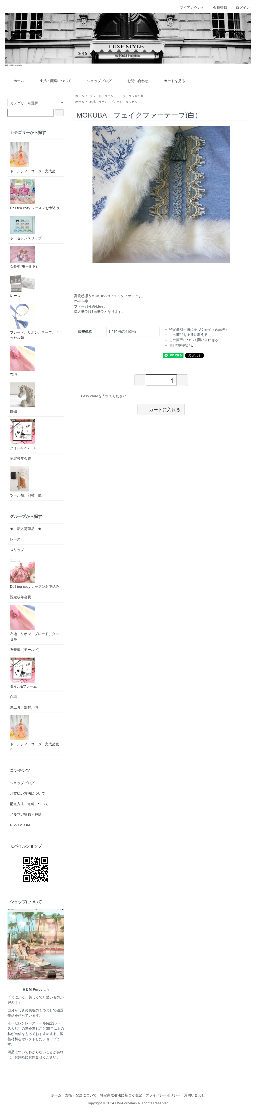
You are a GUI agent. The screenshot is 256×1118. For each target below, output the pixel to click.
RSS (13, 825)
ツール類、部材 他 (26, 495)
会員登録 (220, 8)
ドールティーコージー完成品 (33, 171)
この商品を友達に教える (188, 335)
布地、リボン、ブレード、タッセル (114, 102)
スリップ (17, 550)
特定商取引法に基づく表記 (121, 1095)
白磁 (13, 411)
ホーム (19, 81)
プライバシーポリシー (163, 1095)
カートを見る (174, 81)
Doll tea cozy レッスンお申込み (34, 208)
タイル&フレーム (23, 448)
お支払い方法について (27, 793)
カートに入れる (164, 409)
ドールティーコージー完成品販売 (34, 746)
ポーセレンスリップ (26, 238)
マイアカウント (192, 8)
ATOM (25, 825)
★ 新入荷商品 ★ (26, 529)
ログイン (243, 8)
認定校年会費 (20, 458)
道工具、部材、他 (24, 707)
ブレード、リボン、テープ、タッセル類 (117, 96)
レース (15, 296)
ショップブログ (99, 81)
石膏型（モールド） (26, 650)
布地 (13, 374)
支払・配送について (55, 81)
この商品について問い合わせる (193, 340)
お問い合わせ (137, 81)
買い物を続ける (181, 345)
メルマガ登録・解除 (26, 814)
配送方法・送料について (29, 804)
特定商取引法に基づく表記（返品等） (199, 329)
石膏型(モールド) (23, 266)
